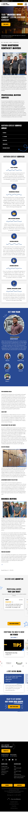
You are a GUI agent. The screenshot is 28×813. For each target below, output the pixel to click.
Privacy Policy (14, 806)
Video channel (13, 637)
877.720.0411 (14, 756)
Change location (4, 766)
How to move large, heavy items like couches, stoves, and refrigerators (13, 677)
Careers (3, 769)
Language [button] (19, 785)
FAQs (15, 769)
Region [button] (7, 785)
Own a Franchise (5, 768)
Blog (15, 766)
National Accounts (4, 771)
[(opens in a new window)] (1, 564)
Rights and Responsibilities (19, 777)
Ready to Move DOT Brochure (19, 776)
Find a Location (6, 42)
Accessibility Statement (14, 801)
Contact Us (5, 750)
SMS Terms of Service (14, 808)
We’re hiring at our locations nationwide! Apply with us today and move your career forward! (13, 36)
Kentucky (10, 42)
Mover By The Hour (17, 774)
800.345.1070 (5, 756)
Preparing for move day (11, 652)
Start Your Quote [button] (14, 706)
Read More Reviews (14, 623)
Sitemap (2, 774)
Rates (15, 772)
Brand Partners (4, 772)
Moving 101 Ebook (17, 771)
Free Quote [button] (20, 4)
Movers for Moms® (17, 768)
